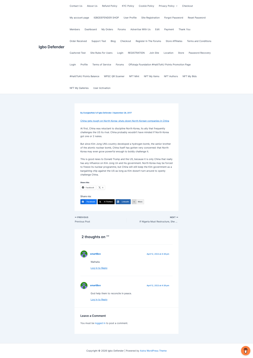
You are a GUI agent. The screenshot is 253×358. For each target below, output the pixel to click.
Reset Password (197, 17)
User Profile (130, 17)
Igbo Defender (51, 47)
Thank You (184, 29)
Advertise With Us (140, 29)
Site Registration (150, 17)
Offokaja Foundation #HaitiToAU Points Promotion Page (160, 64)
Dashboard (91, 29)
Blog (113, 41)
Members (75, 29)
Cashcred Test (78, 52)
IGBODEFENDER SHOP (106, 17)
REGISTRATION (136, 52)
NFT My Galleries (79, 87)
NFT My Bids (190, 76)
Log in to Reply (99, 268)
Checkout (187, 5)
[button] (176, 6)
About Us (92, 5)
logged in (100, 323)
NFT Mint (134, 76)
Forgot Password (173, 17)
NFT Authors (171, 76)
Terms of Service (101, 64)
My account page (79, 17)
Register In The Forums (148, 41)
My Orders (107, 29)
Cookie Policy (146, 5)
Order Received (78, 41)
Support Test (99, 41)
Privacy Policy (167, 5)
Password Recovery (200, 52)
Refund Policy (109, 5)
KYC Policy (128, 5)
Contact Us (76, 5)
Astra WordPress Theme (153, 350)
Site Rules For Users (101, 52)
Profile (84, 64)
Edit (157, 29)
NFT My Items (151, 76)
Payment (169, 29)
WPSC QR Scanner (114, 76)
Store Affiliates (174, 41)
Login (120, 52)
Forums (122, 29)
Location (168, 52)
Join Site (154, 52)
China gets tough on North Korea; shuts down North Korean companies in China (124, 120)
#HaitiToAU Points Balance (84, 76)
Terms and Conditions (199, 41)
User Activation (101, 87)
